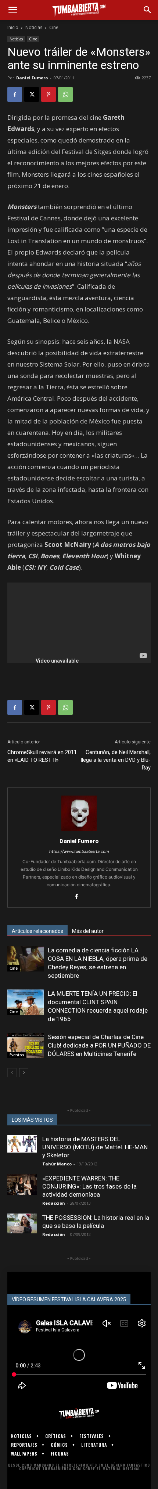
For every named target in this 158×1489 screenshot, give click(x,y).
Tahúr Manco (57, 1164)
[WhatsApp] (65, 94)
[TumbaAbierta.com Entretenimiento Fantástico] (79, 1413)
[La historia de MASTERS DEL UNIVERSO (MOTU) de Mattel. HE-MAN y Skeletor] (22, 1144)
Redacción (53, 1203)
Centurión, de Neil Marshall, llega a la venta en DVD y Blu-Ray (116, 760)
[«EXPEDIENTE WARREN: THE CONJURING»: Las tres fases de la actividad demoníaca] (22, 1184)
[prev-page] (12, 1072)
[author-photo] (79, 831)
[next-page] (23, 1072)
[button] (12, 10)
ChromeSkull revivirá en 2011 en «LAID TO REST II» (42, 756)
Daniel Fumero (32, 77)
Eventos (17, 1054)
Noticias (33, 27)
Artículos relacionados (37, 931)
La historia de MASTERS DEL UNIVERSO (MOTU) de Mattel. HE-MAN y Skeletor (95, 1147)
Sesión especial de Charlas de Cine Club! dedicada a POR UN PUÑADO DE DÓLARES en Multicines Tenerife (99, 1045)
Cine (53, 27)
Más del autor (88, 931)
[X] (31, 94)
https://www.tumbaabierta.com (79, 851)
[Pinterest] (48, 94)
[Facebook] (14, 94)
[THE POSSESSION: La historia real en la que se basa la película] (22, 1223)
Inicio (12, 27)
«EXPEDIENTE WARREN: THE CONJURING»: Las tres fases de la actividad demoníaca (89, 1186)
